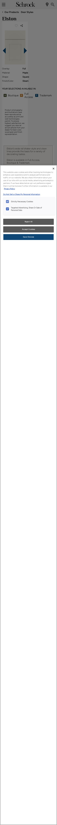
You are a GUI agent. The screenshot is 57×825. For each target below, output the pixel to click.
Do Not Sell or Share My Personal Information (21, 194)
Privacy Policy (9, 189)
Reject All (28, 222)
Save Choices (28, 237)
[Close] (53, 168)
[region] (28, 495)
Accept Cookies (28, 229)
